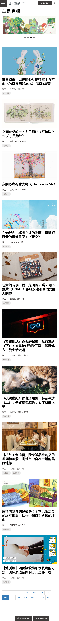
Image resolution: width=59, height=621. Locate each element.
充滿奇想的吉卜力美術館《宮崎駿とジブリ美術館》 (28, 134)
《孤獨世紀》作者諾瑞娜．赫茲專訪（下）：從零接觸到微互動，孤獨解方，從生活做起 (28, 346)
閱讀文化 (6, 146)
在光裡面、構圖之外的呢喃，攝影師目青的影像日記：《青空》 (28, 235)
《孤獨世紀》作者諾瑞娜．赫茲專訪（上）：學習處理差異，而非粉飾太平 (28, 402)
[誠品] (18, 3)
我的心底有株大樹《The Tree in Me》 (29, 184)
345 (48, 593)
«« (5, 593)
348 (18, 597)
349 (25, 597)
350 (32, 597)
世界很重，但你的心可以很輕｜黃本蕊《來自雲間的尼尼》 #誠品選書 (28, 81)
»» (48, 597)
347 (12, 597)
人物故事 (6, 360)
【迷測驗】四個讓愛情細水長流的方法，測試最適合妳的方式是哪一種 (28, 570)
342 (27, 593)
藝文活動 (6, 93)
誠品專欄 (6, 247)
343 (34, 593)
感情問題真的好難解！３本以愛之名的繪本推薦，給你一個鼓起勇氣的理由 (28, 515)
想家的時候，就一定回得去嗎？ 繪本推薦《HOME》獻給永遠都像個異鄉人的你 (29, 289)
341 (21, 593)
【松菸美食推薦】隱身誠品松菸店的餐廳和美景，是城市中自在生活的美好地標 (28, 459)
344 (41, 593)
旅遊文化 (6, 473)
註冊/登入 (45, 3)
